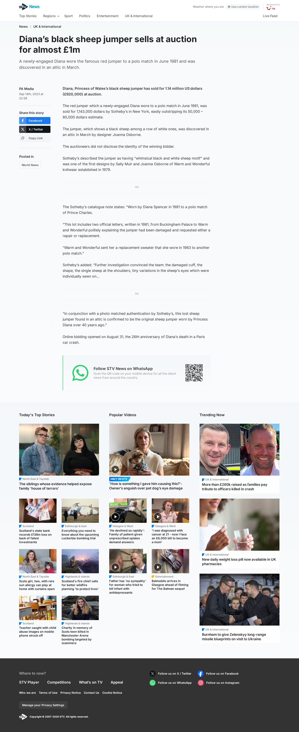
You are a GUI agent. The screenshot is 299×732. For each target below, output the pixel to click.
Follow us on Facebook (222, 673)
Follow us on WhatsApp (175, 682)
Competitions (59, 682)
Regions (49, 16)
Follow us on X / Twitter (174, 673)
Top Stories (28, 16)
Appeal (117, 682)
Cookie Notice (112, 692)
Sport (68, 16)
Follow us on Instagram (222, 682)
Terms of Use (48, 692)
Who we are (27, 692)
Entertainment (107, 16)
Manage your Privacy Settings (43, 705)
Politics (84, 16)
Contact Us (91, 692)
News (23, 26)
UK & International (139, 16)
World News (30, 165)
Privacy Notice (70, 692)
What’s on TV (91, 682)
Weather (198, 6)
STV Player (29, 682)
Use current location (245, 6)
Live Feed (270, 16)
